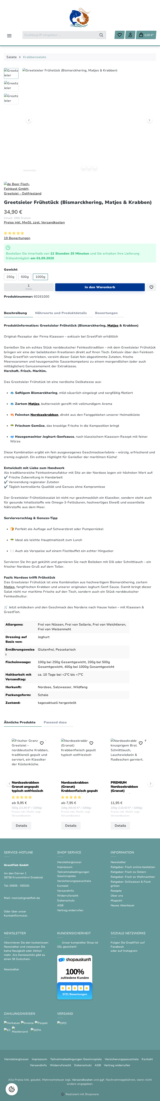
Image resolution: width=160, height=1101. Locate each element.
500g (25, 277)
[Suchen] (101, 35)
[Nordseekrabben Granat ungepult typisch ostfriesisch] (30, 758)
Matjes (112, 325)
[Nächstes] (149, 119)
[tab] (18, 313)
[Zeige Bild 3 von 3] (94, 167)
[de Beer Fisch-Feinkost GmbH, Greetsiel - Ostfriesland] (23, 188)
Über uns (117, 896)
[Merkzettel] (119, 35)
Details (21, 826)
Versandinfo (65, 891)
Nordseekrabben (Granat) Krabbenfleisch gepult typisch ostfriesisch (79, 787)
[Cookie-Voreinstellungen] (12, 1089)
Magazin (116, 900)
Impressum (64, 867)
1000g (40, 277)
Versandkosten (82, 1080)
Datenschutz (66, 900)
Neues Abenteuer (122, 905)
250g (10, 277)
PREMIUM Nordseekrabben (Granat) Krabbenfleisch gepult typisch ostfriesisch (129, 787)
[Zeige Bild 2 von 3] (89, 167)
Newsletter (118, 862)
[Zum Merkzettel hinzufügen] (151, 287)
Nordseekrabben (44, 415)
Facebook (117, 947)
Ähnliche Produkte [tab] (20, 722)
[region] (80, 121)
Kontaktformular (15, 915)
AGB (60, 905)
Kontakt (62, 886)
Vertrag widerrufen (70, 910)
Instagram (130, 951)
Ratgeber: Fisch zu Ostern (128, 872)
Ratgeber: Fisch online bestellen (133, 867)
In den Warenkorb (100, 287)
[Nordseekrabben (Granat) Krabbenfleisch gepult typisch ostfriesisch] (80, 758)
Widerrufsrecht (67, 896)
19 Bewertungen (17, 238)
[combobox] (59, 35)
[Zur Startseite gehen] (80, 17)
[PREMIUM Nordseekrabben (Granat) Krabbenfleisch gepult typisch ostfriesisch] (129, 758)
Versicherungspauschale (74, 881)
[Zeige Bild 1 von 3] (83, 167)
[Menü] (9, 35)
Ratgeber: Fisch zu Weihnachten (133, 877)
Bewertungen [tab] (106, 313)
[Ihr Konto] (130, 35)
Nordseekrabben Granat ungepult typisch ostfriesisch (27, 787)
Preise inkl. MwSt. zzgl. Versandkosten (34, 222)
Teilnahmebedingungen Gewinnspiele (76, 1059)
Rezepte (116, 891)
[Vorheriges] (29, 119)
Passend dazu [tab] (55, 722)
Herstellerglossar (69, 862)
